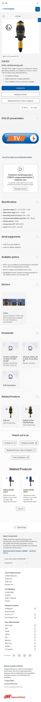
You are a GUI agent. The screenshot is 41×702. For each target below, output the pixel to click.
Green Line (8, 579)
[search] (38, 3)
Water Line (8, 581)
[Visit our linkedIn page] (19, 655)
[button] (20, 118)
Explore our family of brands (13, 666)
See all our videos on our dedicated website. (17, 157)
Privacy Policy (9, 680)
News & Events (10, 611)
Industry (7, 601)
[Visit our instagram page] (24, 655)
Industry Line (9, 584)
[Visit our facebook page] (14, 655)
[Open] (37, 9)
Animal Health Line (11, 576)
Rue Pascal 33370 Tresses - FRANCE (15, 551)
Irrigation (8, 595)
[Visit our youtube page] (30, 655)
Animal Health (9, 592)
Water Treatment (10, 598)
